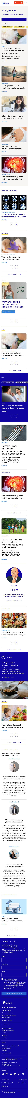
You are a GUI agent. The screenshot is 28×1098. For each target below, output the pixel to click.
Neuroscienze (6, 472)
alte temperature (19, 26)
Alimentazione (6, 609)
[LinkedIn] (15, 1074)
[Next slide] (16, 224)
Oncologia (5, 233)
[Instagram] (7, 1074)
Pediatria (4, 701)
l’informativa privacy (16, 980)
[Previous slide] (11, 224)
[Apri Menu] (25, 3)
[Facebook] (3, 1074)
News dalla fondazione (9, 895)
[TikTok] (19, 1074)
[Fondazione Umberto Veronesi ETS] (5, 3)
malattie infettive (7, 26)
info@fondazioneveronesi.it (12, 1066)
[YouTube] (11, 1074)
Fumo (3, 329)
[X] (23, 1074)
